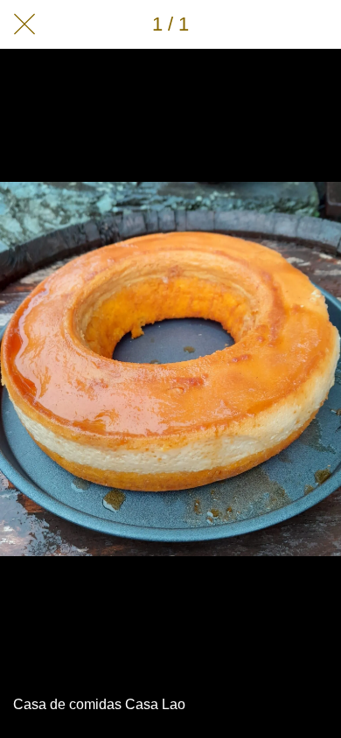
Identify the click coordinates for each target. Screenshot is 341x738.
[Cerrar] (24, 24)
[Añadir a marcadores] (317, 24)
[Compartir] (271, 24)
